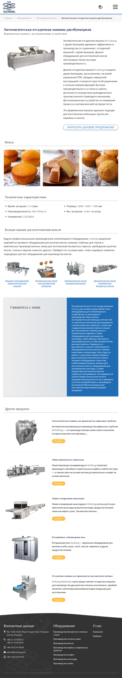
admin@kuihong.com (16, 652)
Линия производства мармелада (68, 459)
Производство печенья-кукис (67, 639)
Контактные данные (19, 625)
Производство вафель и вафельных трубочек (70, 649)
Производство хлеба (63, 663)
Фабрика (97, 636)
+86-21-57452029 (15, 642)
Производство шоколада (65, 659)
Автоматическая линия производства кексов (76, 282)
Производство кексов (46, 18)
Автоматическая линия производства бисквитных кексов (105, 283)
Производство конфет (63, 655)
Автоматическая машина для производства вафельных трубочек (84, 420)
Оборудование (24, 18)
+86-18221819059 (15, 647)
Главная (8, 18)
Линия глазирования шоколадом (68, 498)
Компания (98, 632)
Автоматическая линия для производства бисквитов (46, 283)
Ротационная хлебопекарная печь (68, 537)
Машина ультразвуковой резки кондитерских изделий (17, 283)
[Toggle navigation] (115, 6)
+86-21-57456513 (15, 639)
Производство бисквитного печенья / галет (70, 633)
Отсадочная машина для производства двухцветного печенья (82, 575)
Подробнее (58, 441)
